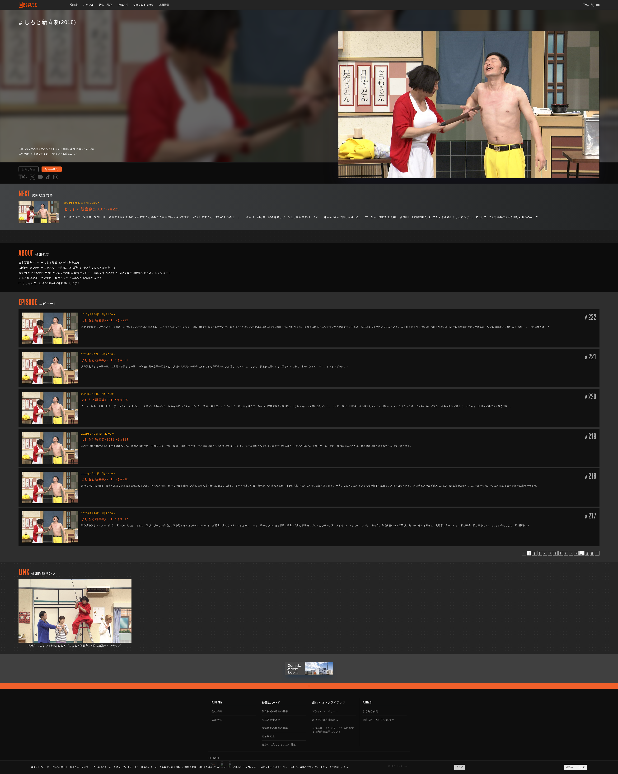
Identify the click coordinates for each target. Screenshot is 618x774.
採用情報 (164, 4)
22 (587, 553)
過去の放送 (51, 169)
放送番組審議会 (271, 719)
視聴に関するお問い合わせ (378, 719)
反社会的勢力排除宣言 (325, 719)
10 (576, 553)
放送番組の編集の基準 (275, 711)
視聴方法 (123, 4)
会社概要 (216, 711)
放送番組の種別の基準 (275, 728)
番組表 (74, 4)
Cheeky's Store (143, 4)
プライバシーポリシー (325, 711)
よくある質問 (370, 711)
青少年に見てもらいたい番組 (279, 744)
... (581, 553)
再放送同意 (268, 736)
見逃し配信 (105, 4)
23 (592, 553)
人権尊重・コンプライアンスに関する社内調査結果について (333, 730)
